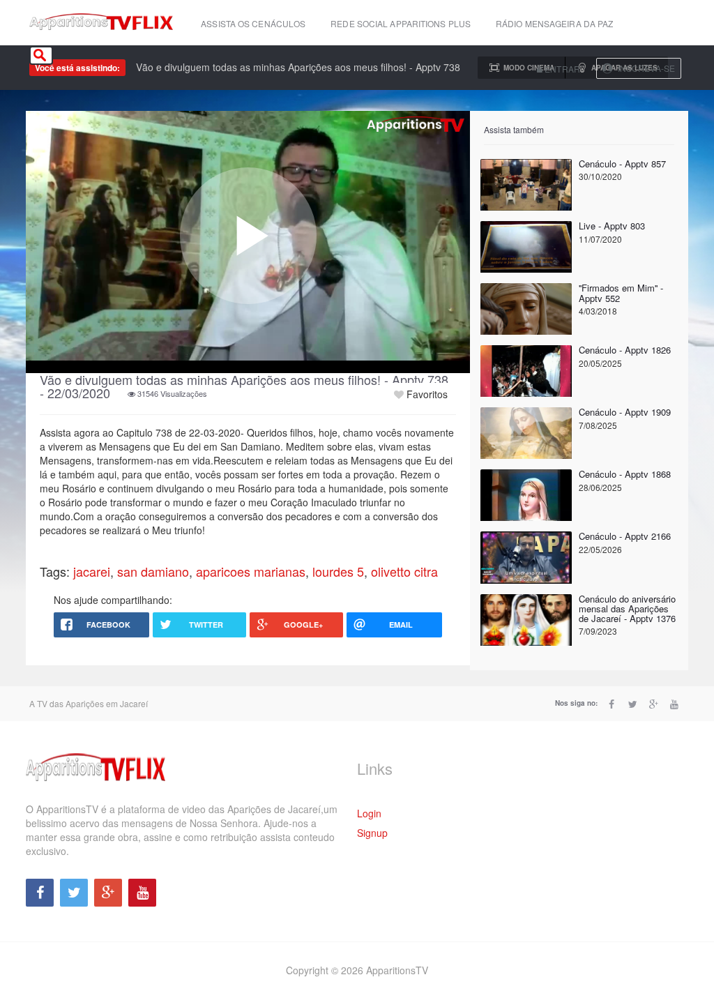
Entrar (561, 69)
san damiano (153, 571)
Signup (372, 833)
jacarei (91, 571)
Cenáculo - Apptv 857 (622, 163)
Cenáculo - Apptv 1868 (625, 474)
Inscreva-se (646, 68)
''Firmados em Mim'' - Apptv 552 (621, 292)
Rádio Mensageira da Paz (554, 23)
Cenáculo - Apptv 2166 (625, 536)
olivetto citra (404, 571)
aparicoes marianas (250, 571)
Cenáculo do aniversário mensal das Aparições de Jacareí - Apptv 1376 (627, 609)
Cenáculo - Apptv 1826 (625, 349)
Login (369, 813)
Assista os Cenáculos (253, 23)
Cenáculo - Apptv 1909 (625, 411)
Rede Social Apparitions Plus (401, 23)
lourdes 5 (338, 571)
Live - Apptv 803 (612, 225)
